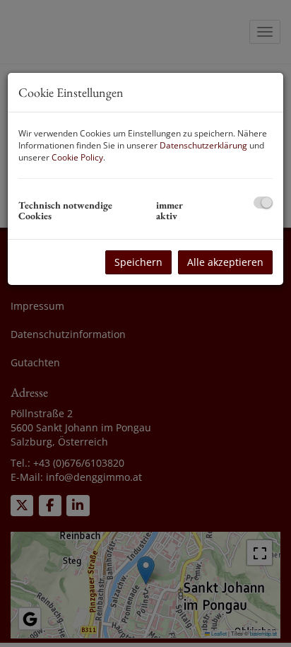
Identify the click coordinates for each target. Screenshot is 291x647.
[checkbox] (263, 203)
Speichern (138, 262)
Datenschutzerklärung (203, 145)
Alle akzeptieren (225, 262)
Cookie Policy (77, 157)
